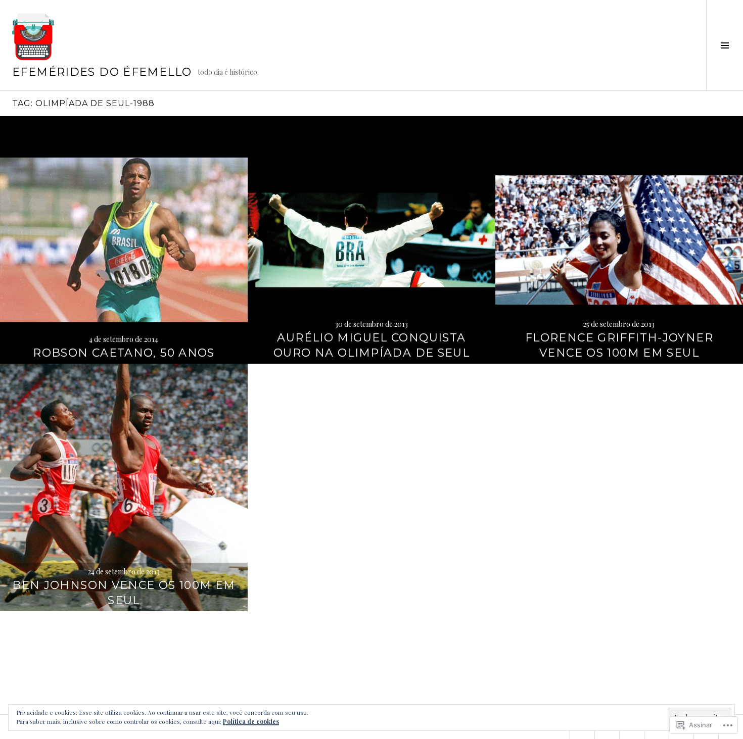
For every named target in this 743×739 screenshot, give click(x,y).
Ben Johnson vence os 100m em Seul (124, 592)
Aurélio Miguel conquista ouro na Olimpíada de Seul (371, 345)
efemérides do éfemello (102, 72)
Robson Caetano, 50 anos (124, 353)
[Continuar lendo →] (124, 240)
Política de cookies (251, 721)
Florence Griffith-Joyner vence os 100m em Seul (619, 345)
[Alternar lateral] (724, 45)
